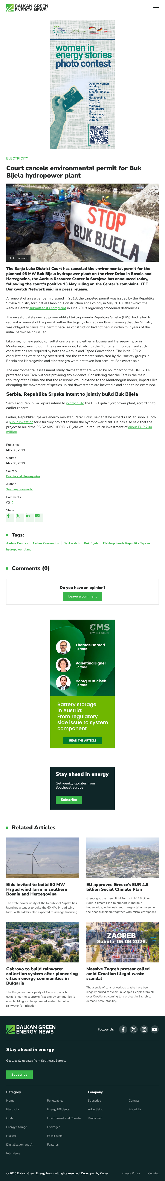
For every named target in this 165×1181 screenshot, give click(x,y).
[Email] (39, 518)
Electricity (17, 158)
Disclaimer (95, 1118)
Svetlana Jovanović (19, 489)
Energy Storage (16, 1127)
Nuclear (11, 1136)
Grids (9, 1118)
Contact (134, 1100)
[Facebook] (10, 518)
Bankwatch (71, 543)
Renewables (55, 1100)
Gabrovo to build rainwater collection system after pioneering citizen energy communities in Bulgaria (42, 976)
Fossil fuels (55, 1136)
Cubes (104, 1173)
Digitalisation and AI (19, 1144)
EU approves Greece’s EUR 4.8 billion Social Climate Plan (117, 887)
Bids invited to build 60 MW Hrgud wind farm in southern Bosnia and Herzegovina (36, 889)
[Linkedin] (30, 518)
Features (53, 1144)
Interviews (13, 1153)
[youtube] (155, 1029)
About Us (135, 1109)
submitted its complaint (47, 308)
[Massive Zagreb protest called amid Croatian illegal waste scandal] (122, 942)
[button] (156, 8)
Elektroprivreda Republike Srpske (126, 543)
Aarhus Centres (17, 543)
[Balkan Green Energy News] (27, 8)
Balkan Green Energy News (35, 1173)
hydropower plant (18, 549)
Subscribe (69, 799)
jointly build (75, 403)
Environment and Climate (64, 1118)
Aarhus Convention (45, 543)
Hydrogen (53, 1127)
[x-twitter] (134, 1029)
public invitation (21, 422)
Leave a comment (82, 596)
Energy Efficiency (58, 1109)
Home (10, 1100)
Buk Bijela (91, 543)
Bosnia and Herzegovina (23, 476)
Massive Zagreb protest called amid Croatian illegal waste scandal (118, 974)
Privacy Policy (131, 1173)
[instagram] (144, 1029)
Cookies (153, 1173)
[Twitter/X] (20, 518)
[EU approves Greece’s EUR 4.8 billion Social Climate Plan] (122, 857)
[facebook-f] (123, 1029)
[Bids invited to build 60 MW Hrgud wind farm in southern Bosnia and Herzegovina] (42, 857)
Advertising (95, 1109)
